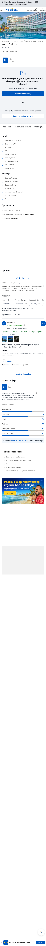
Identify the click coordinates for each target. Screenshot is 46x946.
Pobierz (40, 942)
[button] (23, 93)
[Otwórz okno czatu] (41, 932)
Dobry (10, 59)
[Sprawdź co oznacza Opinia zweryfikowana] (24, 325)
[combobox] (6, 303)
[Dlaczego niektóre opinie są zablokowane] (20, 283)
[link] (11, 9)
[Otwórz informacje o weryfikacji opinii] (43, 286)
